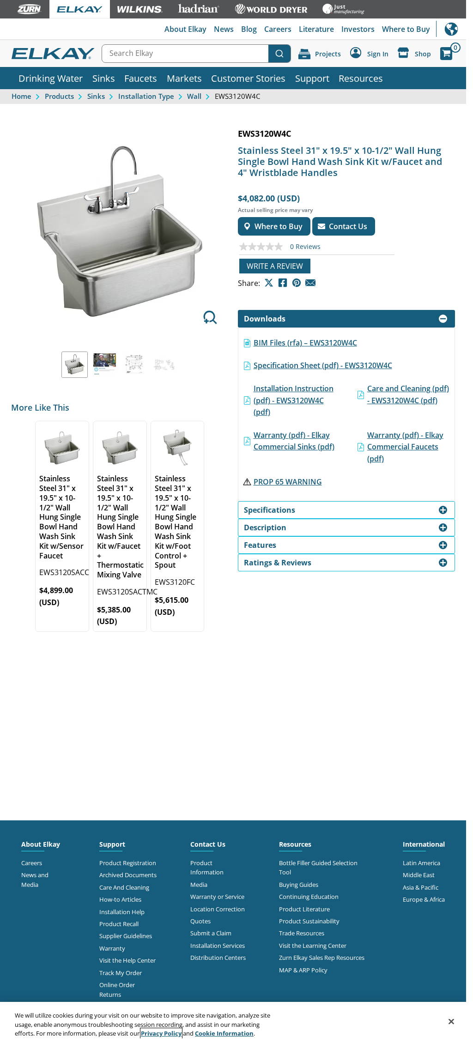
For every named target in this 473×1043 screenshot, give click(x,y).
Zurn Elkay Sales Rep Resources (321, 957)
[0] (446, 53)
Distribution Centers (218, 957)
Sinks (103, 78)
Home (21, 96)
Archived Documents (128, 875)
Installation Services (217, 945)
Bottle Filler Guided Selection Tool (318, 867)
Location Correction (217, 909)
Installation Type (146, 96)
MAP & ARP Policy (303, 970)
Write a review (275, 266)
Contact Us (207, 844)
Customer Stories (248, 78)
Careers (277, 29)
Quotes (200, 921)
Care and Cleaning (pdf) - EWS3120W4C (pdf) (408, 394)
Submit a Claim (210, 933)
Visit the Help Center (127, 960)
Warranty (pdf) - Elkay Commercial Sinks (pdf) (294, 441)
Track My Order (120, 973)
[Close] (451, 1021)
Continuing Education (309, 896)
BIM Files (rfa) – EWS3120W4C (305, 343)
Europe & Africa (424, 899)
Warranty (112, 948)
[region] (233, 1022)
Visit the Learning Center (312, 945)
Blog (249, 29)
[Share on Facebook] (283, 283)
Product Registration (127, 863)
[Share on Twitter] (269, 283)
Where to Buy (406, 29)
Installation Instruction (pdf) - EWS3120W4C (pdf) (294, 400)
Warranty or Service (217, 896)
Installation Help (122, 912)
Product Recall (119, 924)
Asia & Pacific (420, 887)
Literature (316, 29)
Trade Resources (301, 933)
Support (312, 78)
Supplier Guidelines (125, 936)
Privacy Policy (161, 1033)
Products (59, 96)
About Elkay (185, 29)
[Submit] (279, 53)
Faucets (140, 78)
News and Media (35, 879)
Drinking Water (50, 78)
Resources (361, 78)
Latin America (421, 863)
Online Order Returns (117, 989)
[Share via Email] (310, 283)
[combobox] (196, 53)
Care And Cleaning (124, 887)
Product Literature (304, 909)
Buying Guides (298, 884)
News (224, 29)
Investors (358, 29)
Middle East (419, 875)
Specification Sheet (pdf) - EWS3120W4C (323, 365)
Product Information (207, 867)
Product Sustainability (309, 921)
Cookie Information (224, 1033)
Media (198, 884)
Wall (194, 96)
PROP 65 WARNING (288, 482)
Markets (184, 78)
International (451, 28)
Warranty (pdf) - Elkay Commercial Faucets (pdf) (405, 447)
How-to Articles (120, 899)
